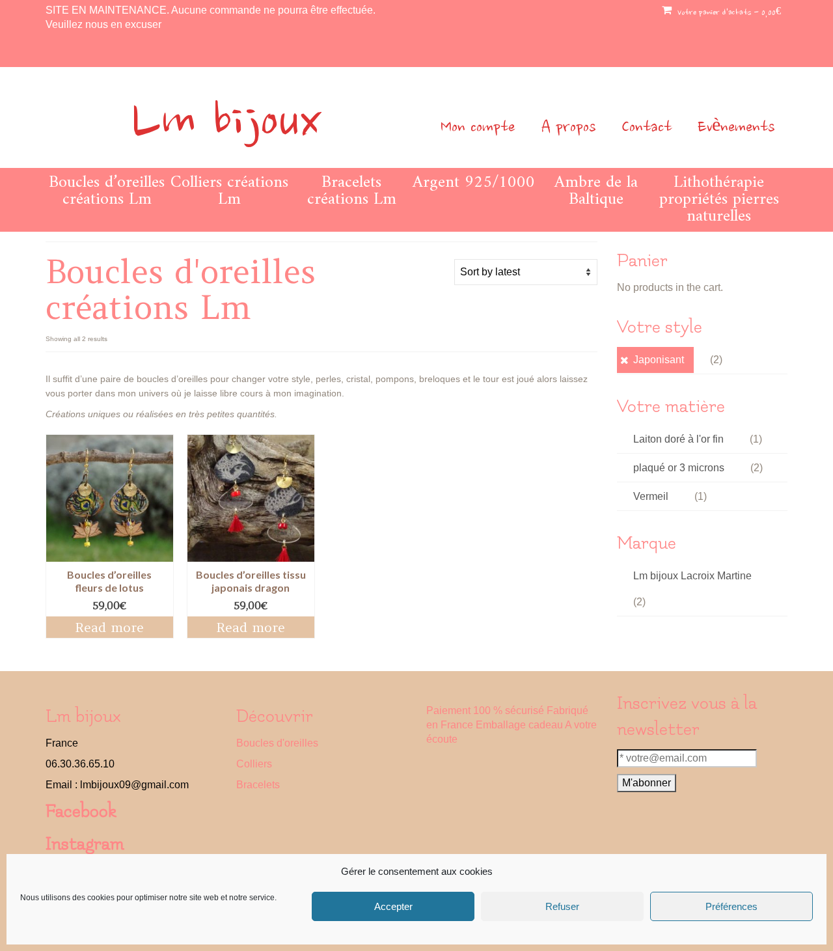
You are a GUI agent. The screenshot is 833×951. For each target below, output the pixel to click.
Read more (109, 627)
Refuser (562, 906)
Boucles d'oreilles (277, 743)
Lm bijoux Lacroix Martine (692, 575)
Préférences (731, 906)
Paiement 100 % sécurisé (485, 710)
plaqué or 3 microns (678, 467)
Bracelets (258, 784)
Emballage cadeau (519, 724)
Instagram (85, 844)
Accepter (393, 906)
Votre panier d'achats (728, 13)
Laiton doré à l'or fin (678, 439)
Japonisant (658, 359)
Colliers (254, 763)
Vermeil (650, 496)
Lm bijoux (226, 124)
